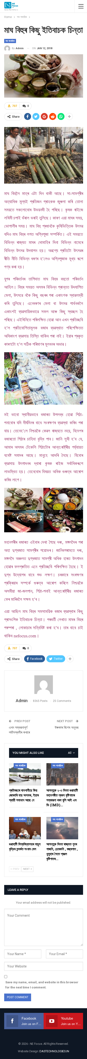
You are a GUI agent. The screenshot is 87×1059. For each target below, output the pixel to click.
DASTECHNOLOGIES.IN (54, 1051)
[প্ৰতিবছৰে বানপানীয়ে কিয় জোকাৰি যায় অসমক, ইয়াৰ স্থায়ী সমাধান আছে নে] (25, 774)
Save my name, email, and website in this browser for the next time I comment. (41, 984)
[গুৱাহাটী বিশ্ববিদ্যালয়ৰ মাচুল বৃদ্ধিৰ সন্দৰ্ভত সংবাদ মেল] (25, 828)
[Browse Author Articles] (43, 684)
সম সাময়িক (10, 41)
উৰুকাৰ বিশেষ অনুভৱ (66, 727)
